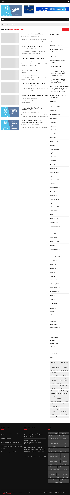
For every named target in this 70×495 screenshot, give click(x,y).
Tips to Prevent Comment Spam (32, 34)
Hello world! (54, 97)
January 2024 (54, 176)
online (54, 388)
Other (52, 334)
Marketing (54, 321)
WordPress (54, 353)
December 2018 (55, 249)
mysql (66, 383)
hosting (54, 380)
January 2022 (54, 203)
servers (66, 393)
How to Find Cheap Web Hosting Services (32, 71)
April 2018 (54, 276)
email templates (56, 372)
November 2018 (55, 253)
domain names (64, 370)
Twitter (2, 1)
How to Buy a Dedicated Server (32, 46)
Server (53, 340)
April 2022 (54, 191)
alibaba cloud (64, 362)
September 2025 (55, 114)
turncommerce (55, 403)
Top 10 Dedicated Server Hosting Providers (59, 40)
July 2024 (53, 153)
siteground (54, 396)
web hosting (55, 414)
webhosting (63, 411)
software (64, 396)
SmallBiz (53, 346)
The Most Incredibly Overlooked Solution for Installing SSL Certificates (59, 90)
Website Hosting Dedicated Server (58, 61)
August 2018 (54, 260)
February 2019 (55, 241)
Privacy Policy (57, 492)
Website (53, 350)
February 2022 (55, 199)
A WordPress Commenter (58, 95)
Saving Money (55, 337)
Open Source (54, 330)
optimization (54, 391)
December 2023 (55, 180)
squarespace (59, 398)
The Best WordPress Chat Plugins (33, 83)
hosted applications (56, 378)
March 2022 (54, 195)
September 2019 (55, 226)
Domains (53, 311)
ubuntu (65, 403)
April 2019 (54, 234)
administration (54, 362)
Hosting (53, 318)
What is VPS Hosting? (56, 45)
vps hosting (55, 409)
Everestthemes (7, 493)
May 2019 (53, 230)
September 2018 (55, 257)
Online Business (55, 327)
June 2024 (53, 157)
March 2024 (54, 168)
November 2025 (55, 107)
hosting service (63, 380)
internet (59, 383)
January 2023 (54, 183)
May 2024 (53, 160)
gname (65, 375)
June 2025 (53, 126)
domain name (54, 370)
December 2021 (55, 207)
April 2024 (54, 164)
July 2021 (53, 214)
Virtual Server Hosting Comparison (57, 50)
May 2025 (53, 130)
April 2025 (54, 133)
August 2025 (54, 118)
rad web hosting (64, 391)
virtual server (56, 406)
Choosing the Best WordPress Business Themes (31, 109)
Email (52, 314)
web (54, 411)
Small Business (55, 343)
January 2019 (54, 245)
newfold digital (64, 385)
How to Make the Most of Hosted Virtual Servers (59, 56)
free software (55, 375)
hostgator (65, 378)
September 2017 (55, 291)
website (65, 414)
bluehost (53, 365)
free (66, 372)
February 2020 (55, 218)
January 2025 (54, 145)
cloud (59, 365)
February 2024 (55, 172)
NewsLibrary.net (35, 36)
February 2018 (55, 284)
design (65, 367)
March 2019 (54, 237)
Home (45, 492)
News (50, 492)
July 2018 (53, 264)
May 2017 (53, 299)
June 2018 (53, 268)
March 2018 (54, 280)
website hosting (59, 416)
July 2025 (53, 122)
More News (54, 324)
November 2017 (55, 287)
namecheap (54, 385)
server (59, 393)
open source (63, 388)
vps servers (64, 409)
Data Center (54, 308)
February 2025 (55, 141)
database (65, 365)
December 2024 (55, 149)
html (53, 383)
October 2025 (54, 110)
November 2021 (55, 210)
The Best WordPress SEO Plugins (32, 58)
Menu (4, 19)
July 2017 (53, 295)
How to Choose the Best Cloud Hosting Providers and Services (32, 121)
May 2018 (53, 272)
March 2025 (54, 137)
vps (65, 406)
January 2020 (54, 222)
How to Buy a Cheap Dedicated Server (34, 95)
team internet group (56, 401)
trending (66, 401)
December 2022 (55, 187)
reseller (53, 393)
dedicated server (56, 367)
